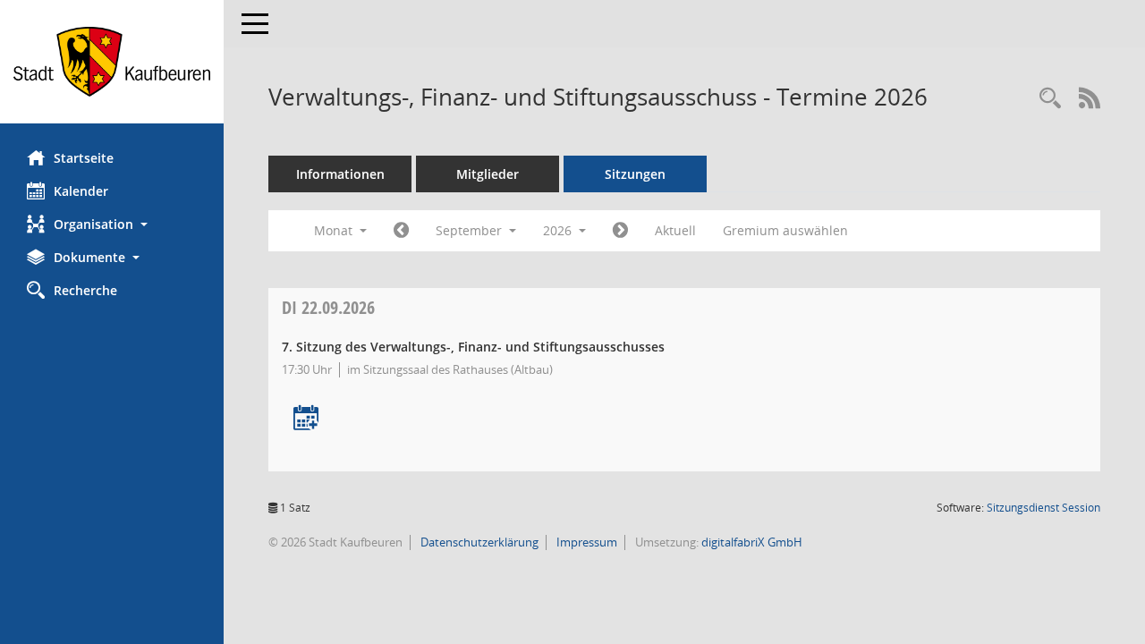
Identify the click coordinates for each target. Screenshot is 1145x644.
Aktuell (675, 230)
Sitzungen (635, 173)
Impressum (585, 542)
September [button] (470, 230)
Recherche (85, 290)
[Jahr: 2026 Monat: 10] (620, 231)
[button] (112, 224)
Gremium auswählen (785, 230)
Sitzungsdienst (1043, 507)
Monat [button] (335, 230)
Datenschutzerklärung (478, 542)
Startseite (84, 157)
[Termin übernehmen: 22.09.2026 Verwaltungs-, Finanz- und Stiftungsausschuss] (306, 419)
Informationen (340, 173)
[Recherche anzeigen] (1050, 99)
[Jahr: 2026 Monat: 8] (401, 231)
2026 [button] (559, 230)
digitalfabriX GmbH (751, 542)
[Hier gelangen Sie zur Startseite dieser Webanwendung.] (112, 62)
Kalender (81, 190)
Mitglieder (487, 173)
